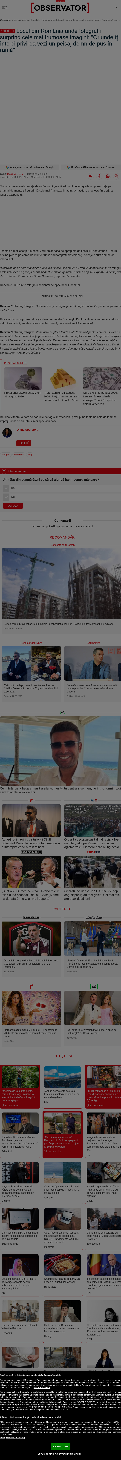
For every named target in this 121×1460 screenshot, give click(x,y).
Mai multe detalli (42, 1387)
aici (59, 1402)
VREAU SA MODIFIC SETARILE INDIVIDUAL (59, 1454)
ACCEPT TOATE (60, 1446)
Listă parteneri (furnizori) (12, 1437)
